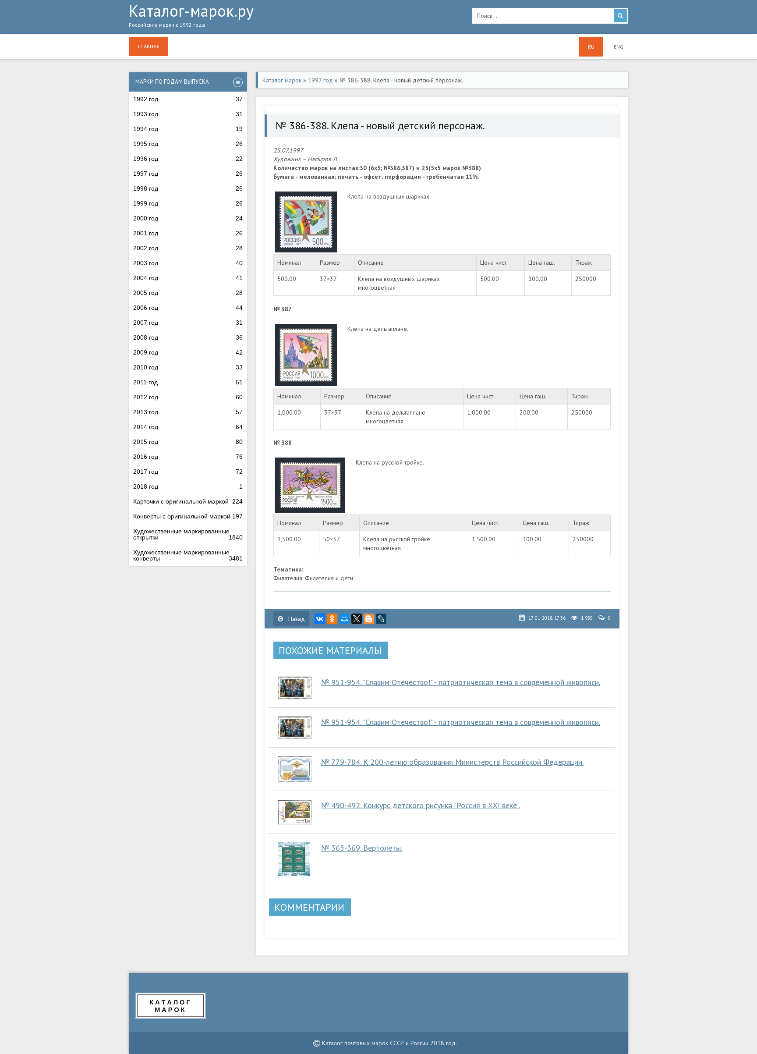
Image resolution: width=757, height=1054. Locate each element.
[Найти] (620, 15)
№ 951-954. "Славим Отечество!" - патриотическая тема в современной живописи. (460, 682)
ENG (618, 46)
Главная (148, 46)
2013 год (188, 411)
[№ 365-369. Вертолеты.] (295, 859)
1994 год (188, 128)
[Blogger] (369, 619)
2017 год (188, 471)
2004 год (188, 277)
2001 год (188, 233)
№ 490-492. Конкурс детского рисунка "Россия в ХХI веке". (420, 805)
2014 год (188, 426)
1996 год (188, 158)
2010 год (188, 367)
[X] (356, 619)
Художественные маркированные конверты (188, 555)
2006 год (188, 307)
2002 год (188, 248)
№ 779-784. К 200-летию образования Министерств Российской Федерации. (452, 762)
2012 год (188, 397)
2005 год (188, 292)
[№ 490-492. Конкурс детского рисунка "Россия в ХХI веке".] (295, 812)
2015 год (188, 441)
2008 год (188, 337)
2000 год (188, 218)
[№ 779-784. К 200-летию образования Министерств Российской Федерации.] (295, 769)
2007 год (188, 322)
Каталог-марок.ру (191, 16)
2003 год (188, 262)
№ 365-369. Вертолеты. (361, 848)
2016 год (188, 456)
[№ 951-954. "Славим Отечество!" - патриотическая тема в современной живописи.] (295, 688)
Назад (296, 619)
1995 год (188, 143)
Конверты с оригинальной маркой (188, 516)
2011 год (188, 382)
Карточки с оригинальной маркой (188, 501)
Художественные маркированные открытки (188, 534)
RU (591, 46)
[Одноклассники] (332, 619)
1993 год (188, 113)
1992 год (188, 99)
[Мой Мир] (344, 619)
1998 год (188, 188)
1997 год (188, 173)
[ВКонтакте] (320, 619)
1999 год (188, 203)
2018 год (188, 486)
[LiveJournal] (381, 619)
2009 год (188, 352)
